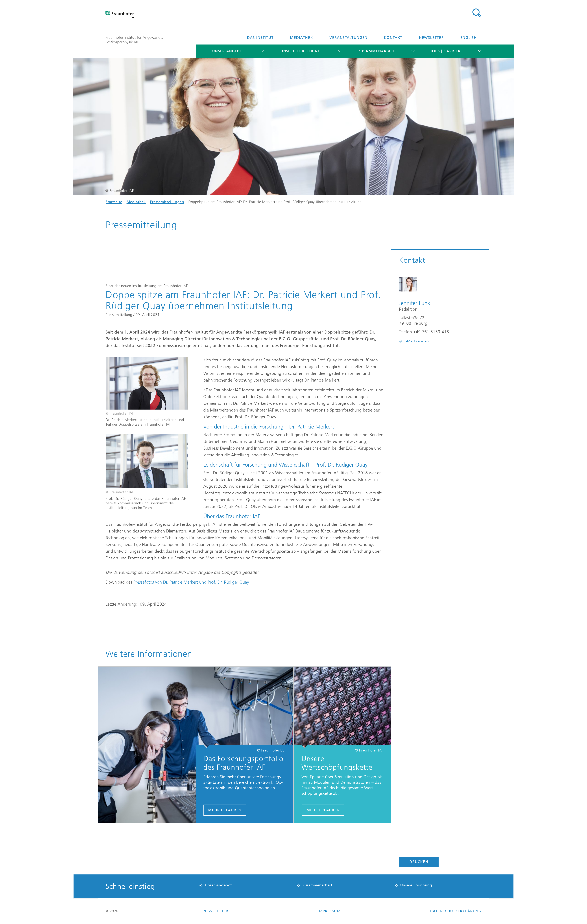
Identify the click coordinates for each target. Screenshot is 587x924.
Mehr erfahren (224, 810)
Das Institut (260, 37)
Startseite (114, 202)
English (468, 37)
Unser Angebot (228, 51)
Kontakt (393, 37)
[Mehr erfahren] (342, 707)
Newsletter (431, 37)
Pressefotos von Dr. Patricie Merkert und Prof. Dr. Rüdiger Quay (191, 582)
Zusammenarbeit (376, 51)
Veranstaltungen (348, 37)
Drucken (418, 862)
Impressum (329, 911)
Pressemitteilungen (167, 202)
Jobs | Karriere (446, 51)
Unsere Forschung (300, 51)
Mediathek (301, 37)
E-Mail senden (416, 341)
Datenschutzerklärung (455, 911)
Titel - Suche (476, 13)
